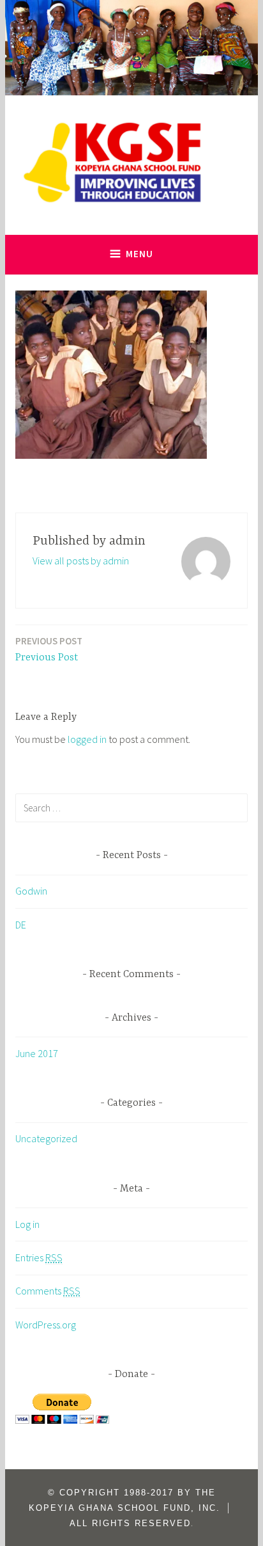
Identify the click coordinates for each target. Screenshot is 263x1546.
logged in (87, 739)
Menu (139, 254)
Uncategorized (46, 1138)
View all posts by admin (81, 560)
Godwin (31, 890)
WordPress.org (45, 1324)
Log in (27, 1224)
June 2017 (36, 1053)
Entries (39, 1257)
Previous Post (48, 649)
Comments (47, 1290)
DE (20, 924)
